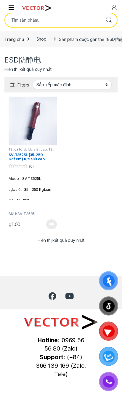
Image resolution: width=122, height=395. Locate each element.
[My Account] (114, 7)
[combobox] (52, 20)
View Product (49, 224)
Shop (41, 38)
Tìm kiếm (108, 20)
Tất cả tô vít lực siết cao (28, 149)
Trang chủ (14, 38)
